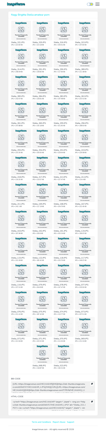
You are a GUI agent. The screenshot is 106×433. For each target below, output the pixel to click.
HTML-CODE (17, 396)
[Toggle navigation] (97, 4)
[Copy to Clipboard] (92, 384)
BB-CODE (15, 378)
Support (70, 422)
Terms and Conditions (41, 422)
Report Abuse (59, 422)
